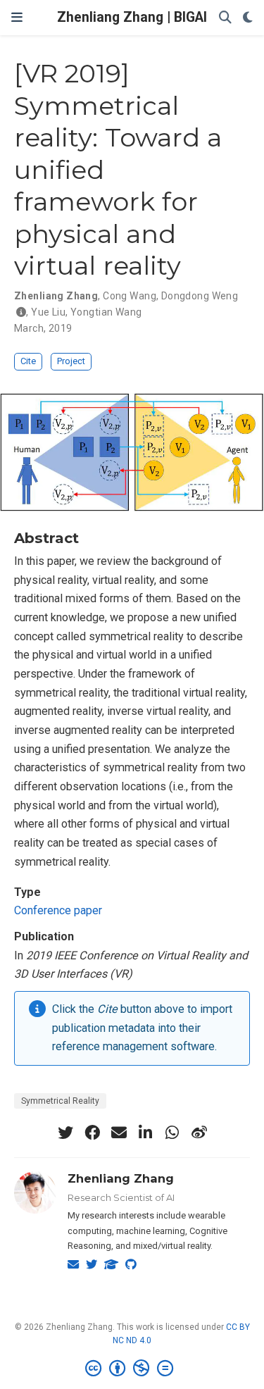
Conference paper (58, 910)
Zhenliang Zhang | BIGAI (132, 17)
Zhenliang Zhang (121, 1178)
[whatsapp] (172, 1132)
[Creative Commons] (132, 1368)
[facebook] (92, 1132)
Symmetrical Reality (60, 1101)
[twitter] (65, 1132)
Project (71, 361)
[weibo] (199, 1132)
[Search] (225, 18)
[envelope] (119, 1132)
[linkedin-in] (145, 1132)
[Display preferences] (248, 18)
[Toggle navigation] (17, 17)
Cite (28, 361)
